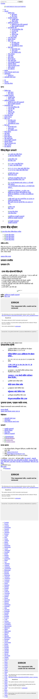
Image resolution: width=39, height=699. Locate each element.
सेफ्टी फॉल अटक (12, 175)
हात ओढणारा (11, 69)
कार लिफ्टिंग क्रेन (16, 52)
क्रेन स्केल (11, 57)
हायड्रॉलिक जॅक (12, 27)
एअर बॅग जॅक (15, 31)
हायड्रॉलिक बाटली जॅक (7, 460)
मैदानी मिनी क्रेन (16, 49)
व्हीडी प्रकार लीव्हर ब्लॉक (15, 384)
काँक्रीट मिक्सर (12, 64)
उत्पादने (6, 11)
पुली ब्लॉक (10, 55)
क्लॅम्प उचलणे (11, 67)
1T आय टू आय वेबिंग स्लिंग (15, 165)
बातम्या (6, 70)
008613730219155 (12, 452)
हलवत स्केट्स (11, 39)
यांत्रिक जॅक (15, 34)
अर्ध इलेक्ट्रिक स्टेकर (17, 46)
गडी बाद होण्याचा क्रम (13, 65)
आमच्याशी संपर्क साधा (9, 77)
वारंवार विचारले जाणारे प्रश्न (11, 72)
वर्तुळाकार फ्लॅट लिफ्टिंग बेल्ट (16, 391)
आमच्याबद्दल (7, 74)
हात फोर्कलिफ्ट (15, 44)
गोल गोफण (14, 16)
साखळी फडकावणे (12, 18)
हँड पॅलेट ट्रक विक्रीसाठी (23, 461)
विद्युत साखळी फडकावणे (18, 26)
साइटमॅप (34, 458)
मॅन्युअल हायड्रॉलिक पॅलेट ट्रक (16, 179)
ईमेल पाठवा (3, 466)
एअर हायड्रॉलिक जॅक (17, 29)
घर (5, 9)
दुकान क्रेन (15, 50)
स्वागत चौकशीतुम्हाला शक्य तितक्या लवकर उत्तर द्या (10, 410)
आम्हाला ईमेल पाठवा (6, 256)
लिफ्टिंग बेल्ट (11, 13)
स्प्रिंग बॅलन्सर (11, 59)
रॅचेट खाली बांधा (12, 60)
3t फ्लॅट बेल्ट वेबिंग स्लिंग (14, 156)
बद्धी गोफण (14, 14)
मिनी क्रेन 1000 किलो (10, 461)
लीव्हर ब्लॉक (15, 21)
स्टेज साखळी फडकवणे (14, 62)
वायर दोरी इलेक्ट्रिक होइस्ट (21, 460)
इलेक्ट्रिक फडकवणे (13, 23)
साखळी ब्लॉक (15, 19)
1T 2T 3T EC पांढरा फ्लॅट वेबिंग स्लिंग (18, 170)
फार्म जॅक (14, 32)
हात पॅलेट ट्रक (15, 42)
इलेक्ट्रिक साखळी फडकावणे (15, 218)
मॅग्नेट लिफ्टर (11, 54)
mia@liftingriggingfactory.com (16, 453)
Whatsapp (8, 468)
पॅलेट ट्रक (10, 41)
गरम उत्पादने (27, 458)
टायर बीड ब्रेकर (12, 37)
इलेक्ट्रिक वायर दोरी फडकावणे (20, 24)
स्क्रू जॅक (14, 36)
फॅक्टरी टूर (10, 75)
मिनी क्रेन (10, 47)
